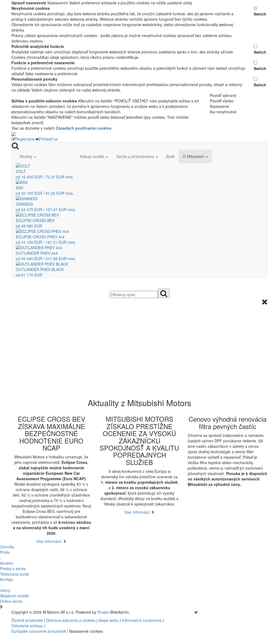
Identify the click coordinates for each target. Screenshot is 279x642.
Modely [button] (27, 156)
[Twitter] (196, 612)
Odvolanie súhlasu (27, 625)
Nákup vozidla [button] (92, 156)
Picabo (103, 612)
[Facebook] (188, 612)
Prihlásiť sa (48, 139)
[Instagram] (192, 612)
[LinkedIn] (199, 612)
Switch (260, 14)
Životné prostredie (27, 620)
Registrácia (25, 139)
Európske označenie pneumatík (38, 631)
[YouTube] (190, 612)
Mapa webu (109, 620)
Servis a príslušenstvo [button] (135, 156)
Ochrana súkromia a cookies (70, 620)
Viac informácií (49, 541)
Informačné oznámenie (142, 620)
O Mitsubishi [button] (194, 156)
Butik (170, 156)
